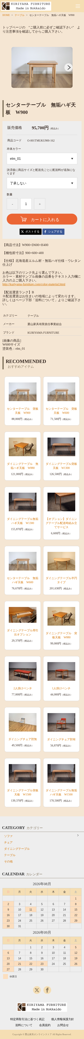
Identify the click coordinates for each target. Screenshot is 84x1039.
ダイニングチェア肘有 (61, 739)
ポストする (32, 231)
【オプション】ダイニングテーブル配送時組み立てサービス (61, 523)
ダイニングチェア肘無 (22, 739)
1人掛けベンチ (61, 688)
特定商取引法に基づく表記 (27, 1019)
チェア (8, 842)
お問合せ (63, 1025)
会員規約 (45, 1025)
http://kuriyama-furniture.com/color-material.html (33, 284)
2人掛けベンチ (22, 688)
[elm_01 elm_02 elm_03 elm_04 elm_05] (42, 158)
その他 (8, 861)
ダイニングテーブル (17, 848)
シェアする (55, 231)
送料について (23, 1025)
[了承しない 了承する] (42, 183)
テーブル (19, 15)
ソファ (8, 836)
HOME (6, 15)
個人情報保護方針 (62, 1019)
